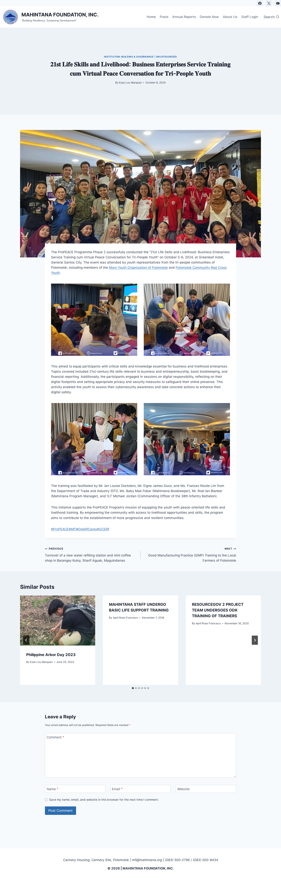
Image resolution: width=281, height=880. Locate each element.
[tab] (133, 688)
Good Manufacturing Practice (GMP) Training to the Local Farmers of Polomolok (192, 554)
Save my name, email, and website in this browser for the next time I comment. (104, 799)
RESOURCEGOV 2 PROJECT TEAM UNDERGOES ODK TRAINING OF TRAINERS (218, 610)
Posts (164, 17)
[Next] (255, 640)
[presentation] (57, 620)
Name (52, 789)
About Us (230, 17)
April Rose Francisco (125, 617)
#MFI (72, 529)
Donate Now (209, 17)
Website (183, 789)
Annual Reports (184, 17)
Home (151, 17)
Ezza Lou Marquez (130, 82)
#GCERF (103, 529)
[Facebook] (260, 3)
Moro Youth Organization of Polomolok (138, 267)
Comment (55, 737)
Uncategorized (166, 56)
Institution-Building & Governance (128, 56)
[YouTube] (278, 3)
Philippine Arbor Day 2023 (51, 654)
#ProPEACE (60, 529)
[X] (269, 3)
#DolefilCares (86, 529)
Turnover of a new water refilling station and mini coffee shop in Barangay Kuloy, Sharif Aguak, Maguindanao (88, 554)
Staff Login (249, 17)
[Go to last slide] (26, 640)
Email (117, 789)
